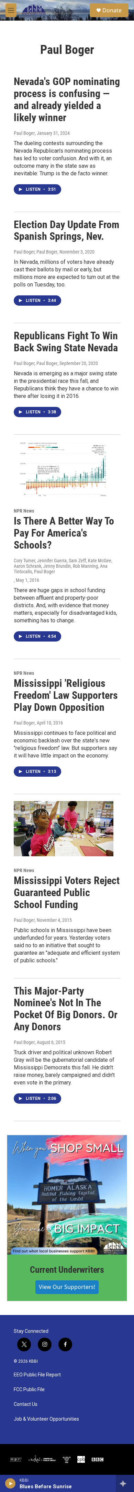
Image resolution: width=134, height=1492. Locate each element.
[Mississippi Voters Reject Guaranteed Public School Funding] (63, 829)
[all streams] (125, 1483)
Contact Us (25, 1404)
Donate (112, 10)
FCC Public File (29, 1389)
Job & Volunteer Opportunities (46, 1419)
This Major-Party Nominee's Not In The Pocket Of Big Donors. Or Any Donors (66, 1009)
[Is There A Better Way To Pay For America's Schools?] (63, 469)
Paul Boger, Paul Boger (35, 252)
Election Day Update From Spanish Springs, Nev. (66, 231)
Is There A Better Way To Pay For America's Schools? (64, 533)
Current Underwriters (67, 1270)
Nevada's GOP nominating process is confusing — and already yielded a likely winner (67, 99)
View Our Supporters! (67, 1287)
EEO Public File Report (37, 1374)
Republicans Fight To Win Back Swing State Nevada (66, 342)
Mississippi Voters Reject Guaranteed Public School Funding (67, 892)
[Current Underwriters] (67, 1195)
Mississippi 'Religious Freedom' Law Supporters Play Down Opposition (66, 695)
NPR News (24, 511)
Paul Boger (24, 133)
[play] (10, 1483)
